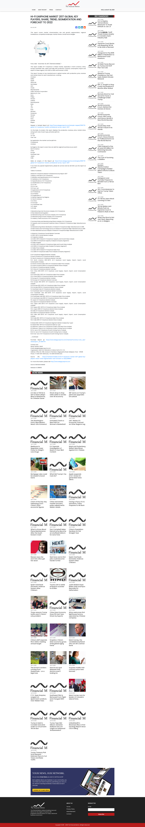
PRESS (51, 10)
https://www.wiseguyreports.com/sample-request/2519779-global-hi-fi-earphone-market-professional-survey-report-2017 (58, 126)
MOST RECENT (42, 10)
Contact (68, 814)
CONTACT (59, 10)
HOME (33, 10)
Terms (68, 807)
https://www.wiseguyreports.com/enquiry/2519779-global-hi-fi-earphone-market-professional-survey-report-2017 (58, 162)
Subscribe (101, 814)
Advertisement (70, 811)
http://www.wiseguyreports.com (60, 361)
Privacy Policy (70, 809)
